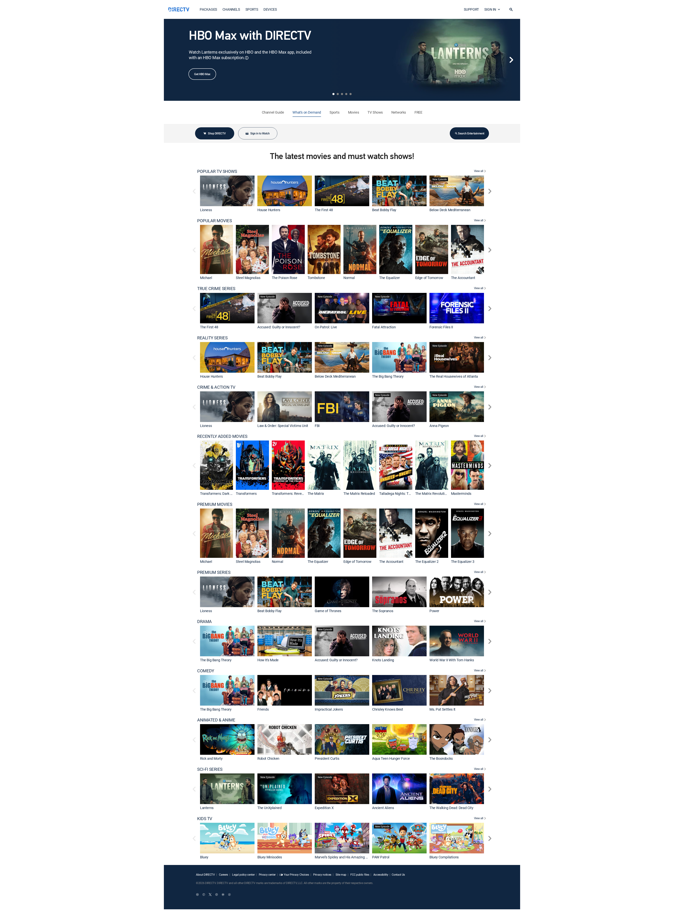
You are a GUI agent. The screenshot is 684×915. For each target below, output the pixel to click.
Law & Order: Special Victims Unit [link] (282, 425)
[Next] (511, 60)
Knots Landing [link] (383, 660)
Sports (335, 112)
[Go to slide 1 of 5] (333, 94)
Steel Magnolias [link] (248, 277)
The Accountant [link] (463, 277)
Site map (340, 875)
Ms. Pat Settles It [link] (442, 709)
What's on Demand (306, 112)
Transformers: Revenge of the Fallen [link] (299, 493)
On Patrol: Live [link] (326, 327)
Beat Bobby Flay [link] (384, 209)
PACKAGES (208, 9)
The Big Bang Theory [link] (387, 376)
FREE (418, 112)
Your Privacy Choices (296, 875)
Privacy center (267, 875)
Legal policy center (243, 875)
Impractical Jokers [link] (329, 709)
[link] (227, 191)
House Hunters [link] (268, 209)
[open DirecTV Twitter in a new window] (210, 894)
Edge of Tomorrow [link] (429, 277)
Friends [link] (263, 709)
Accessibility (380, 875)
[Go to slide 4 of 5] (346, 94)
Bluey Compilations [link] (444, 856)
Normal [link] (349, 277)
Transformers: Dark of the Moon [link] (224, 493)
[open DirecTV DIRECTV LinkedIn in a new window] (197, 894)
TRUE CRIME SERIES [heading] (216, 288)
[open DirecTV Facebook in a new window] (203, 894)
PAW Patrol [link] (380, 856)
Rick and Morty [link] (211, 758)
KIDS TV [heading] (204, 818)
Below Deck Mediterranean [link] (449, 209)
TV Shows (375, 112)
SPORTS (251, 9)
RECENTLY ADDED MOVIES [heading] (222, 436)
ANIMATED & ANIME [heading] (216, 720)
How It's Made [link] (268, 660)
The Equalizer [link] (389, 277)
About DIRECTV (205, 875)
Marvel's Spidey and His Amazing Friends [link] (346, 856)
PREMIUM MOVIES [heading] (214, 504)
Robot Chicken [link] (268, 758)
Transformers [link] (246, 493)
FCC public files (359, 875)
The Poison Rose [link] (284, 277)
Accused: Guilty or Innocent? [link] (278, 327)
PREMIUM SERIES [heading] (213, 572)
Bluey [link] (204, 856)
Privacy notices (321, 875)
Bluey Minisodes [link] (269, 856)
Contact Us (398, 875)
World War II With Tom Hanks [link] (451, 660)
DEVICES (270, 9)
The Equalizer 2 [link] (427, 561)
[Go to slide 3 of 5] (342, 94)
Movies (353, 112)
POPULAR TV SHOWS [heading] (217, 171)
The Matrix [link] (316, 493)
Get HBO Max (202, 74)
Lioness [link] (206, 209)
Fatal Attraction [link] (384, 327)
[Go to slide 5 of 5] (350, 94)
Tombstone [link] (316, 277)
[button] (511, 9)
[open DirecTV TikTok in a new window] (229, 894)
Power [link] (434, 610)
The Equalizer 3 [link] (462, 561)
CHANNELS (231, 9)
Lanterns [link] (207, 807)
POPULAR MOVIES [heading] (214, 220)
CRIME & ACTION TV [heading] (216, 387)
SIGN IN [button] (490, 9)
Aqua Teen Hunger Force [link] (391, 758)
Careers (223, 875)
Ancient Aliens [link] (383, 807)
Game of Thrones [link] (328, 610)
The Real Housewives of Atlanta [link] (453, 376)
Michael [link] (206, 277)
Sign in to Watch (260, 133)
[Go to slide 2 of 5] (338, 94)
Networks (398, 112)
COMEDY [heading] (205, 671)
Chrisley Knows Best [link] (387, 709)
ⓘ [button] (246, 57)
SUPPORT (471, 9)
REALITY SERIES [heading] (212, 338)
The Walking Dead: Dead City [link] (451, 807)
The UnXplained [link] (269, 807)
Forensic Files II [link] (441, 327)
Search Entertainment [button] (471, 133)
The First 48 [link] (324, 209)
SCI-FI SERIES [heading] (209, 769)
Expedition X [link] (324, 807)
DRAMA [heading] (204, 621)
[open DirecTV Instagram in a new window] (216, 894)
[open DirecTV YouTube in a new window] (223, 894)
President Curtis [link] (327, 758)
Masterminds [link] (461, 493)
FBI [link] (317, 425)
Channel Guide (273, 112)
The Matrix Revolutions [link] (432, 493)
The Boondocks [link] (441, 758)
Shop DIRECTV (217, 133)
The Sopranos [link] (382, 610)
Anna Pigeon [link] (439, 425)
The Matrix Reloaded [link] (359, 493)
